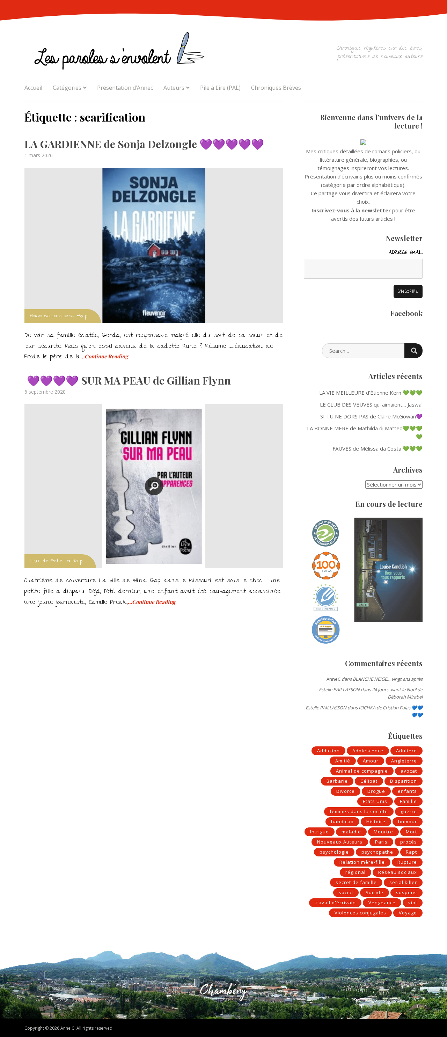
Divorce (345, 791)
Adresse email (406, 253)
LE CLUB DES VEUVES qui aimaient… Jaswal (371, 404)
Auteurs (173, 88)
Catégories (67, 88)
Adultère (406, 750)
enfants (407, 791)
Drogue (376, 791)
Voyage (408, 913)
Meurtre (383, 831)
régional (355, 872)
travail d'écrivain (335, 902)
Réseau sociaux (397, 872)
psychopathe (377, 852)
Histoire (376, 821)
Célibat (369, 781)
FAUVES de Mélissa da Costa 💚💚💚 (377, 448)
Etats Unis (375, 801)
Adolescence (367, 750)
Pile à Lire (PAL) (220, 88)
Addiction (328, 750)
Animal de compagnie (362, 771)
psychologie (334, 852)
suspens (406, 892)
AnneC (333, 679)
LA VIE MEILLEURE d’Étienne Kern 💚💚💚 (371, 392)
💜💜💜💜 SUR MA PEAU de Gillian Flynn (127, 380)
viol (412, 902)
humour (407, 821)
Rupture (407, 862)
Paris (381, 842)
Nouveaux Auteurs (339, 842)
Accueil (33, 88)
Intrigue (319, 831)
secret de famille (356, 882)
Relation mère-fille (362, 862)
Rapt (411, 852)
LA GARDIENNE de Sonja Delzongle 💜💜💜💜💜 (144, 144)
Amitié (342, 761)
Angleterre (404, 761)
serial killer (403, 882)
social (346, 892)
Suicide (374, 892)
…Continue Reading (104, 356)
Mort (411, 831)
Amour (371, 761)
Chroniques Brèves (276, 88)
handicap (342, 821)
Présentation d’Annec (125, 88)
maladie (351, 831)
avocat (409, 771)
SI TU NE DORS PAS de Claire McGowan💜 (371, 416)
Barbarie (337, 781)
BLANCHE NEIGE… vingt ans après (388, 679)
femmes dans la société (359, 811)
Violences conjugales (360, 913)
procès (408, 842)
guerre (409, 811)
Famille (408, 801)
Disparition (403, 781)
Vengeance (382, 902)
